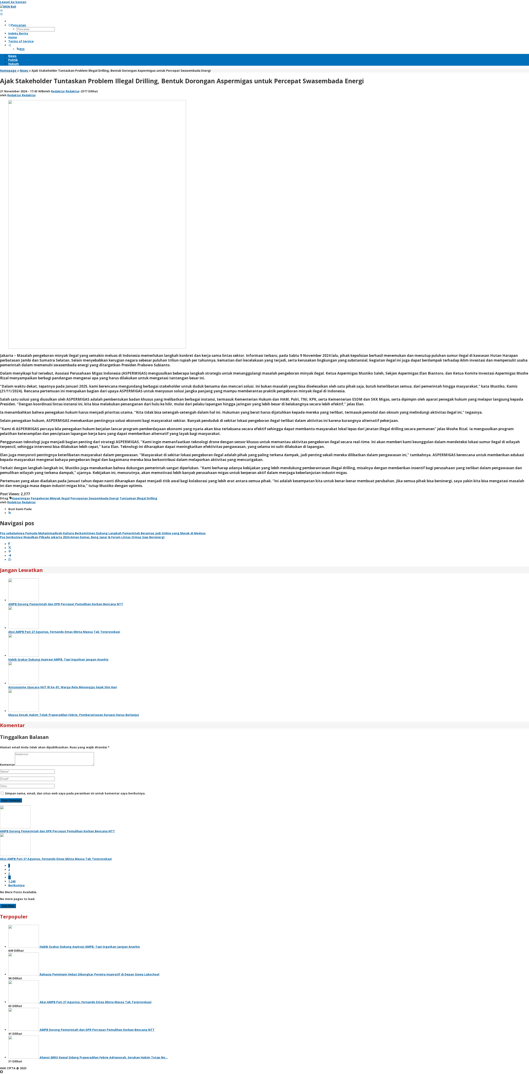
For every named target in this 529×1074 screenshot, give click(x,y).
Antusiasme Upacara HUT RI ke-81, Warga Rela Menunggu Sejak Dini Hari (62, 687)
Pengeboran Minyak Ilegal (50, 498)
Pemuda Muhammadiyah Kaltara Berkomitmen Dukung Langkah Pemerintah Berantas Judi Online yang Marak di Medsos (103, 533)
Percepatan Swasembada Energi (94, 498)
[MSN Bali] (8, 6)
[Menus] (1, 10)
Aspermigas (21, 498)
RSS (22, 49)
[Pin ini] (9, 552)
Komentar (7, 765)
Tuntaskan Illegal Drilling (138, 498)
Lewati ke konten (13, 2)
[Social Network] (9, 45)
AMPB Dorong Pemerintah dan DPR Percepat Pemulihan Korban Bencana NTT (65, 604)
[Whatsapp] (9, 560)
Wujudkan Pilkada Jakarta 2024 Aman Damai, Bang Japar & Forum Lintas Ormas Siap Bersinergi (82, 537)
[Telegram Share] (9, 556)
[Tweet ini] (9, 548)
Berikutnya (16, 885)
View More (8, 905)
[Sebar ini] (9, 544)
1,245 (12, 881)
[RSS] (9, 513)
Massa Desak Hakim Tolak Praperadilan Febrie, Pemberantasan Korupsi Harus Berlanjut (73, 715)
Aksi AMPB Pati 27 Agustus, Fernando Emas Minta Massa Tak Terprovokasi (64, 632)
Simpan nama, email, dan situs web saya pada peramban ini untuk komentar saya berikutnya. (75, 793)
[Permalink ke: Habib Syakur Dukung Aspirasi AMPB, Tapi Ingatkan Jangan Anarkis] (23, 655)
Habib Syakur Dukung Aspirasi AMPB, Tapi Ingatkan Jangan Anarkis (58, 659)
